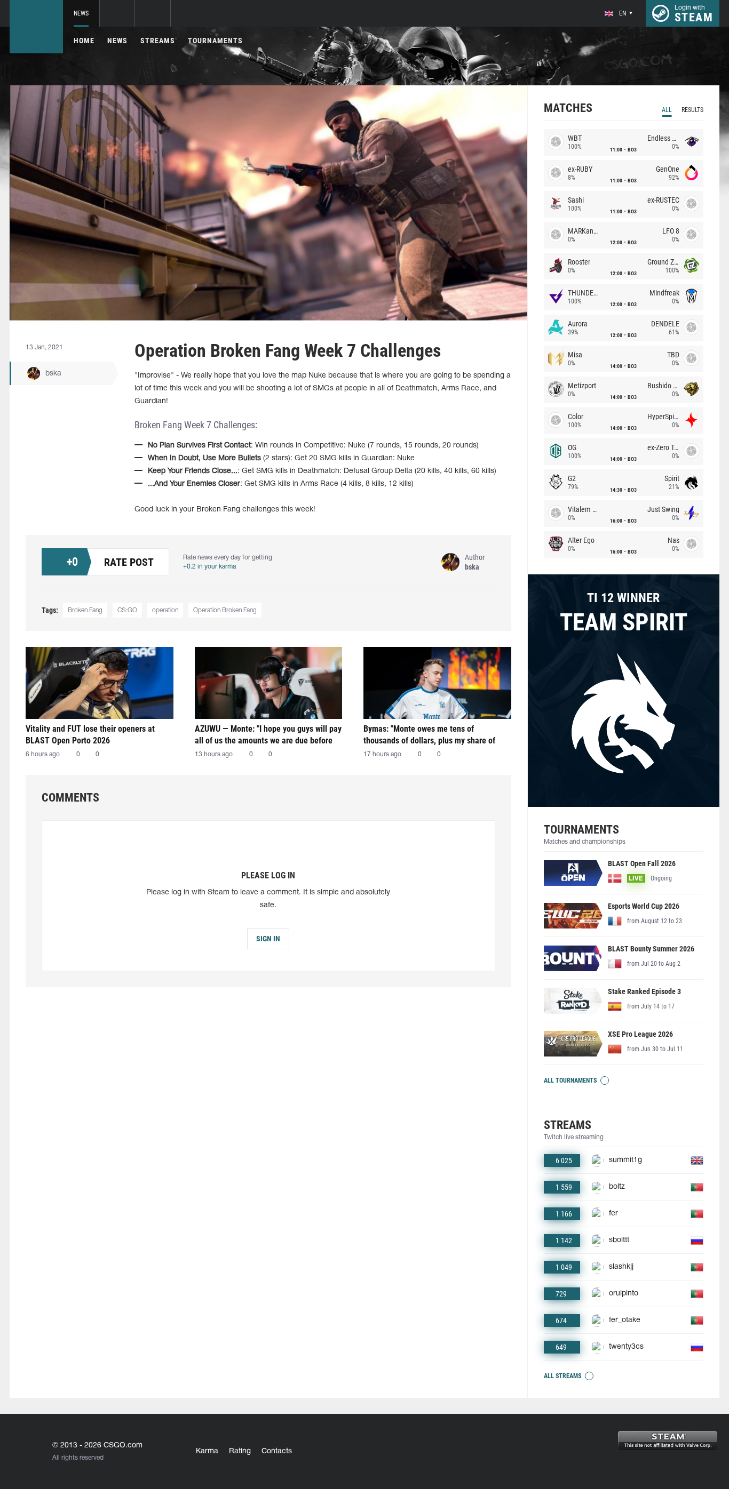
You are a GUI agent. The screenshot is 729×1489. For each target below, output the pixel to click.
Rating (240, 1451)
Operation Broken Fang (225, 610)
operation (165, 610)
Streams (157, 40)
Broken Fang (85, 610)
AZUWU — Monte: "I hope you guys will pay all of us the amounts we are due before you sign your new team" (268, 735)
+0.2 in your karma (209, 567)
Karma (207, 1451)
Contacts (277, 1451)
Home (84, 40)
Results (692, 110)
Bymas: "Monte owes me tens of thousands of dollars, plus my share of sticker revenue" (429, 735)
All (667, 110)
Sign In (268, 938)
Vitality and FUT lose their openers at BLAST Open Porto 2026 (90, 735)
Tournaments (215, 40)
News (81, 13)
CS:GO (127, 610)
